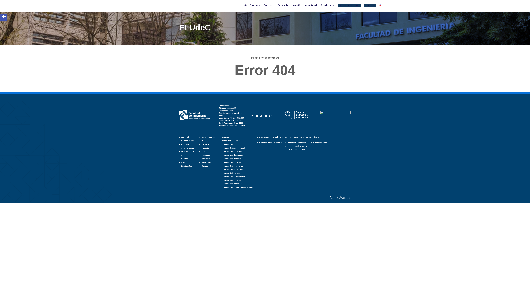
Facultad (254, 5)
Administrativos (187, 148)
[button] (3, 17)
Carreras (268, 5)
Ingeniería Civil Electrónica (232, 155)
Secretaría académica (349, 5)
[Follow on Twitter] (261, 115)
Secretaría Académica (230, 141)
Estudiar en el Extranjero (297, 146)
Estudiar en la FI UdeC (296, 150)
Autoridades (186, 144)
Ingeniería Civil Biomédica (231, 152)
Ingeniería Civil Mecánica (231, 184)
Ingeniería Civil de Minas (231, 180)
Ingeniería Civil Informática (232, 166)
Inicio (244, 5)
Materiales (206, 155)
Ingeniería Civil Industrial (231, 162)
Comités (184, 159)
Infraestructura (187, 152)
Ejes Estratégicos (188, 166)
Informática (206, 152)
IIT (182, 155)
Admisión (370, 5)
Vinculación (326, 5)
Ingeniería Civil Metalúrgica (232, 169)
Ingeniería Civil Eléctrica (231, 159)
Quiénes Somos (187, 141)
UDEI (183, 162)
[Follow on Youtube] (265, 115)
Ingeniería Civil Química (230, 173)
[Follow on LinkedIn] (256, 115)
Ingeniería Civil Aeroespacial (233, 148)
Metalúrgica (206, 162)
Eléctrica (205, 144)
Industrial (205, 148)
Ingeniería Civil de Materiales (233, 177)
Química (205, 166)
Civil (203, 141)
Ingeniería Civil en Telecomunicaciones (237, 187)
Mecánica (206, 159)
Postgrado (283, 5)
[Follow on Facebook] (251, 115)
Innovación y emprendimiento (304, 5)
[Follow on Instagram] (270, 115)
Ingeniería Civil (227, 144)
